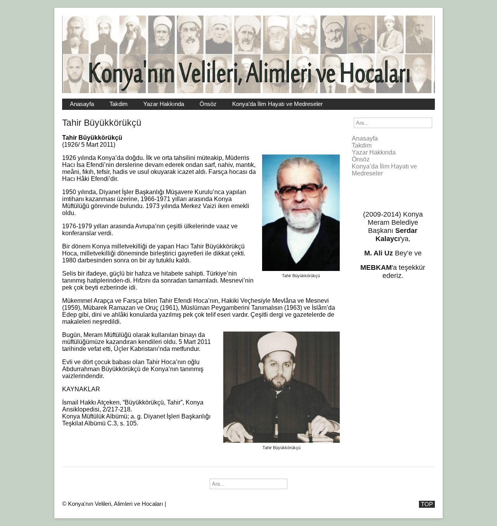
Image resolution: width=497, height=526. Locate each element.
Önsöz (208, 104)
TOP (427, 504)
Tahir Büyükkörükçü (101, 123)
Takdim (118, 104)
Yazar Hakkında (163, 104)
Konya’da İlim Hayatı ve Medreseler (277, 104)
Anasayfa (82, 104)
